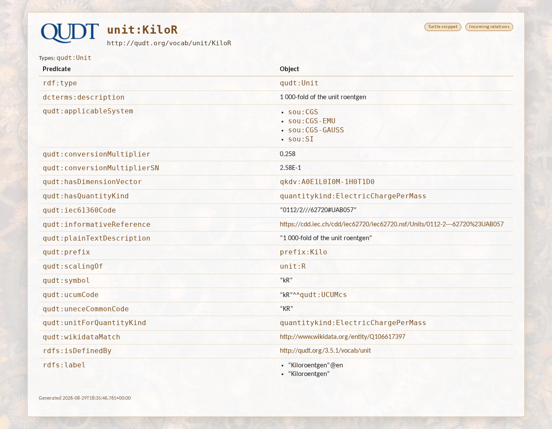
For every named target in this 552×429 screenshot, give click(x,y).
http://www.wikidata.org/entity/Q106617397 (342, 337)
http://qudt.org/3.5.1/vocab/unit (325, 351)
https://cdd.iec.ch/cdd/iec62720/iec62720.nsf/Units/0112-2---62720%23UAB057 (392, 224)
